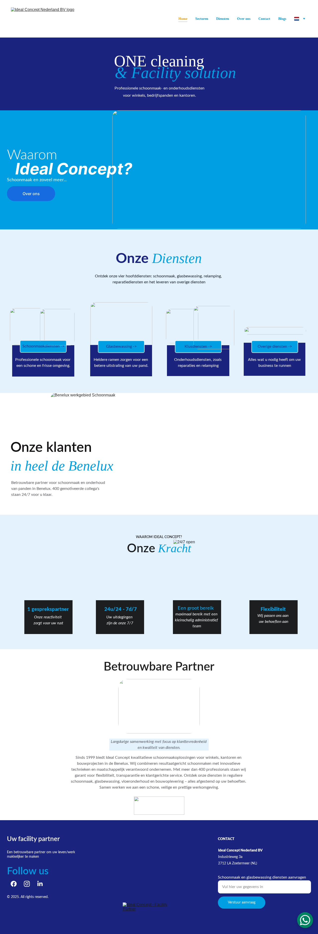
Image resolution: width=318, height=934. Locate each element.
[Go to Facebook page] (14, 884)
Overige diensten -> (275, 346)
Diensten (222, 19)
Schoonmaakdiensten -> (43, 346)
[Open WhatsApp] (305, 920)
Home (182, 19)
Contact (264, 19)
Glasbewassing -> (121, 346)
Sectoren (201, 19)
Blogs (282, 19)
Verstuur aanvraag (241, 902)
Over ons (243, 19)
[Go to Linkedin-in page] (40, 884)
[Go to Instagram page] (27, 884)
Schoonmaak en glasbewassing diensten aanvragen (262, 877)
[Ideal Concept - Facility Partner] (152, 909)
